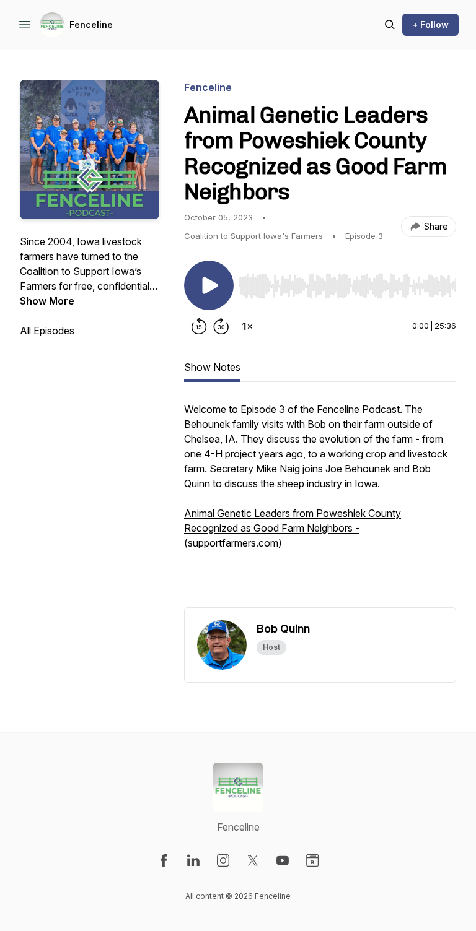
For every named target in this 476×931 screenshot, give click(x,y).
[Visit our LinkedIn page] (193, 860)
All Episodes (47, 330)
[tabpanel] (320, 504)
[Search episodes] (390, 24)
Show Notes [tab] (212, 367)
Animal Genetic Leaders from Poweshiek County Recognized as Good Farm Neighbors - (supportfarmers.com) (292, 528)
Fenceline (91, 24)
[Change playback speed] (247, 326)
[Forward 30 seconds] (221, 326)
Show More (47, 301)
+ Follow (430, 24)
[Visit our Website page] (312, 860)
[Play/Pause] (209, 285)
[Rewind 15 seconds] (199, 326)
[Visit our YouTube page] (282, 860)
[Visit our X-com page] (253, 860)
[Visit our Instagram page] (223, 860)
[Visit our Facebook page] (163, 860)
